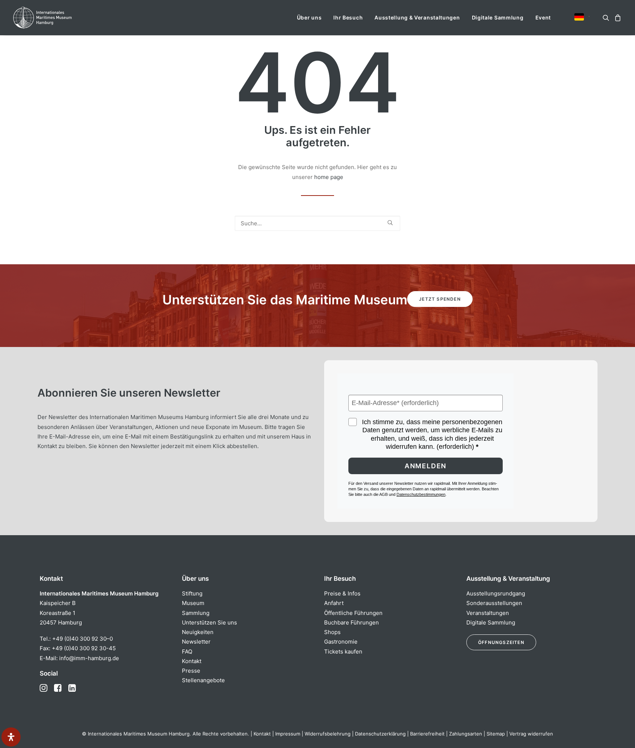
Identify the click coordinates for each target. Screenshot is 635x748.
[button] (579, 17)
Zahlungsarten (465, 734)
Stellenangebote (203, 680)
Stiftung (192, 593)
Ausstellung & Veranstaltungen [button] (417, 17)
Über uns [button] (309, 17)
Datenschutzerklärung (380, 734)
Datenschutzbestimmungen (421, 494)
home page (328, 176)
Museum (193, 603)
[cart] (617, 17)
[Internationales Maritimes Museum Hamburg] (56, 18)
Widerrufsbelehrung (328, 734)
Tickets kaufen (343, 651)
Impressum (287, 734)
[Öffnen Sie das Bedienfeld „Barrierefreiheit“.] (11, 737)
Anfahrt (334, 603)
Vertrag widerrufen (531, 734)
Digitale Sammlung (498, 17)
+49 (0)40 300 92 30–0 (82, 638)
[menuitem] (309, 17)
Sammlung (195, 612)
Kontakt (191, 661)
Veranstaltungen (487, 612)
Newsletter (196, 641)
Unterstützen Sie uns (209, 622)
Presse (191, 670)
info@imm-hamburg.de (89, 658)
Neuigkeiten (198, 632)
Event (543, 17)
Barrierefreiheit (427, 734)
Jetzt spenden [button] (440, 299)
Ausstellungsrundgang (495, 593)
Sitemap (496, 734)
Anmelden (425, 466)
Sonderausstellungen (494, 603)
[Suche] (317, 223)
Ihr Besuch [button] (348, 17)
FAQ (187, 651)
